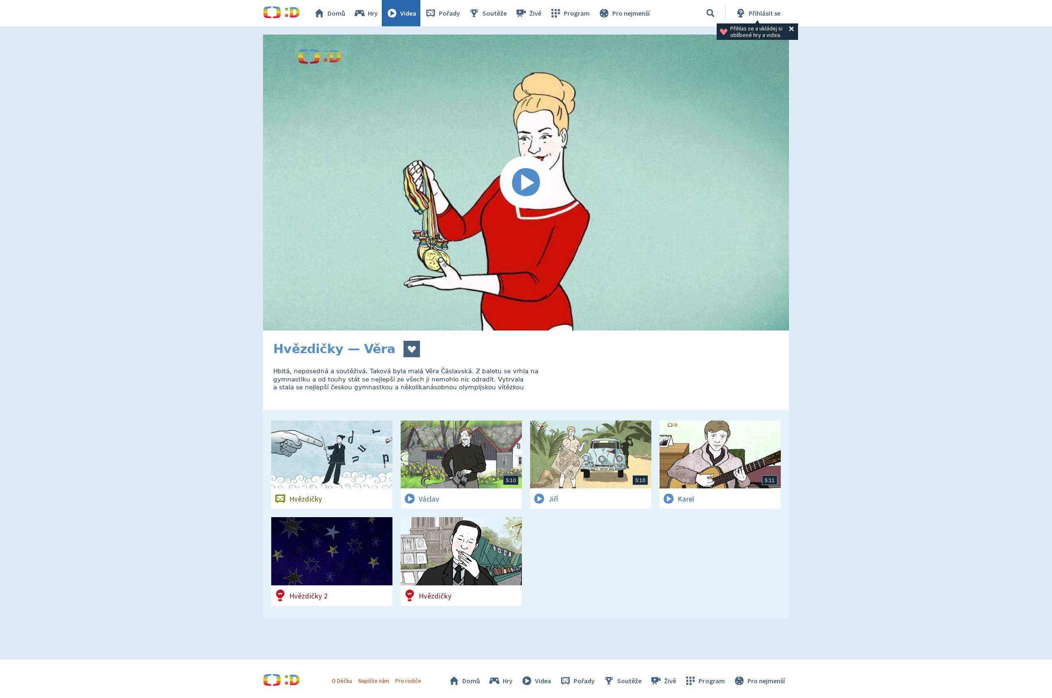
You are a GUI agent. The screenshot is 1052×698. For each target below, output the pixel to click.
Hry (373, 13)
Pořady (449, 13)
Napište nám (373, 680)
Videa (408, 13)
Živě (535, 13)
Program (577, 13)
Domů (336, 13)
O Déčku (342, 680)
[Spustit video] (526, 183)
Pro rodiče (408, 680)
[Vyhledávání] (710, 13)
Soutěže (494, 13)
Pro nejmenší (631, 13)
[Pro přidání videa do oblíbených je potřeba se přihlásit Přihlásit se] (412, 349)
